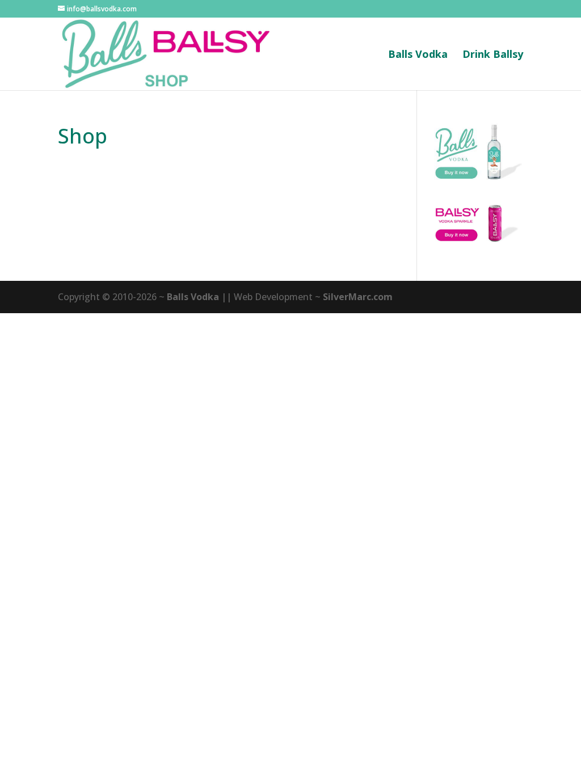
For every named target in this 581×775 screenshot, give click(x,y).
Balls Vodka (418, 55)
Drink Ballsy (492, 55)
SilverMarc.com (358, 296)
